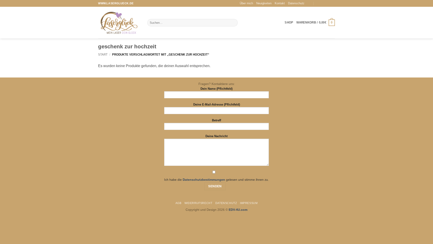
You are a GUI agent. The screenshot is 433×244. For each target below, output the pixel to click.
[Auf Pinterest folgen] (332, 3)
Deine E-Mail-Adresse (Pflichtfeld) (216, 104)
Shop (289, 22)
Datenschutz (296, 3)
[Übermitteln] (233, 23)
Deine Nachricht (216, 136)
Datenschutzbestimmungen (204, 179)
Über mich (246, 3)
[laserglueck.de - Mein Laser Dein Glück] (119, 22)
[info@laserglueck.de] (309, 3)
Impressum (249, 203)
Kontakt (280, 3)
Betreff (216, 120)
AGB (178, 203)
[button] (315, 22)
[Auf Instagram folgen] (328, 3)
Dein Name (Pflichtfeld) (216, 88)
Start (103, 54)
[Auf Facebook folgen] (324, 3)
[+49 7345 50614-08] (318, 3)
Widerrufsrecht (198, 203)
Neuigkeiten (264, 3)
